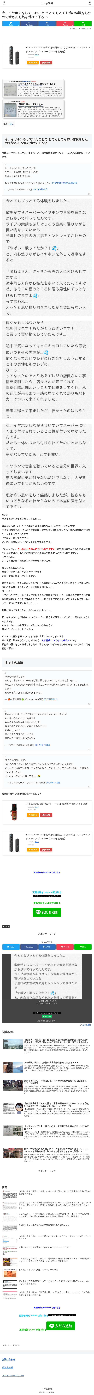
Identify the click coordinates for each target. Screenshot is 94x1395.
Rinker (37, 54)
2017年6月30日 (40, 189)
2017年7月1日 (53, 782)
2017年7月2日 (51, 699)
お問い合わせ (8, 1359)
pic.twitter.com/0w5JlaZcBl (64, 183)
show (11, 124)
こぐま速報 (47, 3)
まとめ (6, 927)
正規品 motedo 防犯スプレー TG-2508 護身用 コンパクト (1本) (57, 804)
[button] (87, 672)
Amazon (33, 62)
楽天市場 (46, 62)
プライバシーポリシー (13, 1375)
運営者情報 (7, 1367)
